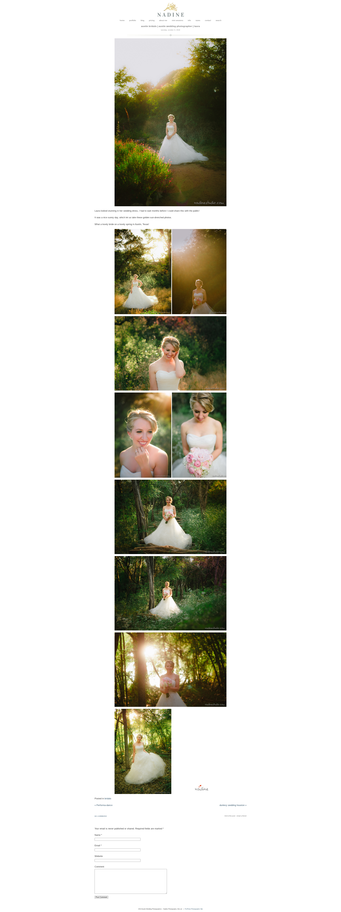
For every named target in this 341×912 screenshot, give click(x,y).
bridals (108, 798)
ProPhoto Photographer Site (194, 909)
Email (97, 845)
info (189, 20)
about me (163, 20)
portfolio (132, 20)
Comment (99, 866)
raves (198, 20)
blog (142, 20)
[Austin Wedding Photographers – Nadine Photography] (170, 18)
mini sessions (177, 20)
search (218, 20)
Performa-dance (103, 805)
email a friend (241, 816)
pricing (152, 20)
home (122, 20)
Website (99, 856)
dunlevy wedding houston (233, 805)
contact (208, 20)
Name (97, 835)
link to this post (230, 816)
